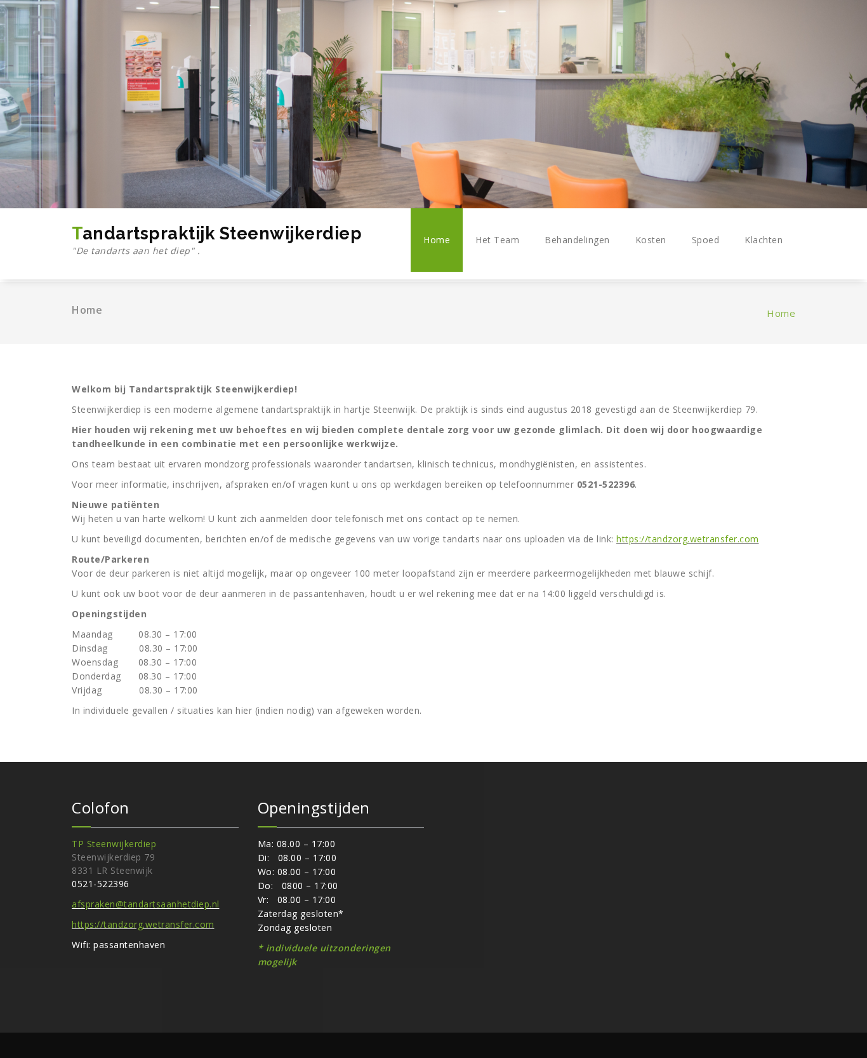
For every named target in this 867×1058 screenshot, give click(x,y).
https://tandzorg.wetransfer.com (687, 539)
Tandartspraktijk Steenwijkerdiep (217, 240)
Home (436, 240)
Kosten (650, 240)
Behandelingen (577, 240)
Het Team (497, 240)
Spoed (706, 240)
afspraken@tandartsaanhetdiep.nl (146, 904)
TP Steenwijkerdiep (114, 844)
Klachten (764, 240)
